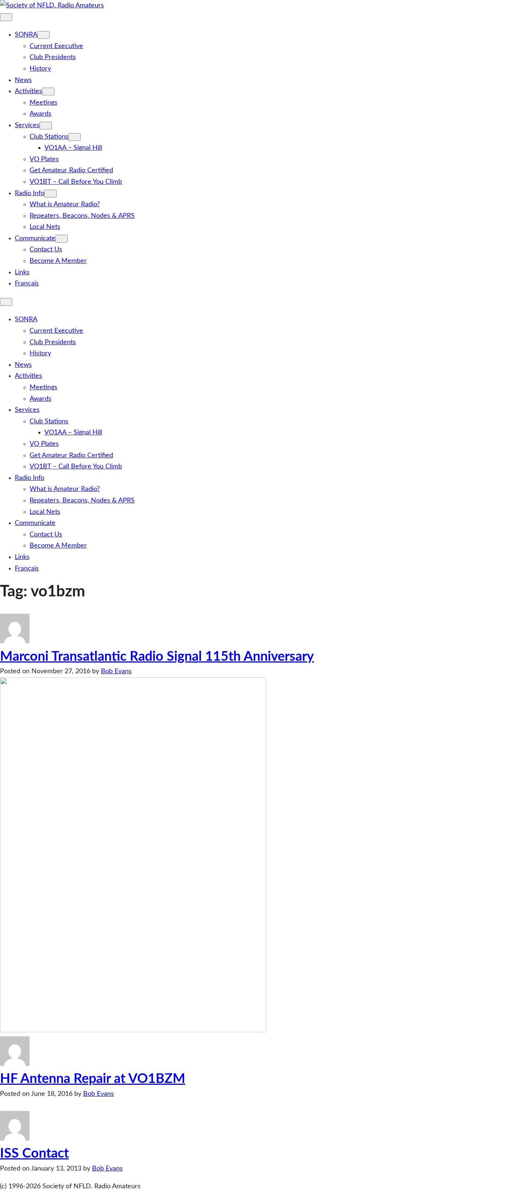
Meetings (43, 102)
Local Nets (45, 227)
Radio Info (29, 193)
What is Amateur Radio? (65, 204)
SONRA (26, 34)
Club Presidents (53, 57)
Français (27, 283)
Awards (40, 114)
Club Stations (49, 136)
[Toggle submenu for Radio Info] (50, 193)
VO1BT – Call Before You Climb (76, 182)
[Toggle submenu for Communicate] (61, 239)
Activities (28, 91)
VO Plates (44, 159)
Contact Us (46, 249)
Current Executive (56, 46)
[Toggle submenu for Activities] (48, 91)
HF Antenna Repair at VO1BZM (92, 1078)
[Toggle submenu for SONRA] (43, 35)
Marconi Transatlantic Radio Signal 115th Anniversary (157, 656)
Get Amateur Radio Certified (71, 170)
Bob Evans (116, 671)
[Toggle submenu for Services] (46, 125)
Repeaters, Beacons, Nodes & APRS (82, 216)
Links (22, 272)
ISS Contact (34, 1153)
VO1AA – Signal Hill (73, 148)
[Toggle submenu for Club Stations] (74, 137)
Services (27, 125)
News (23, 80)
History (40, 68)
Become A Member (58, 261)
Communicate (35, 238)
